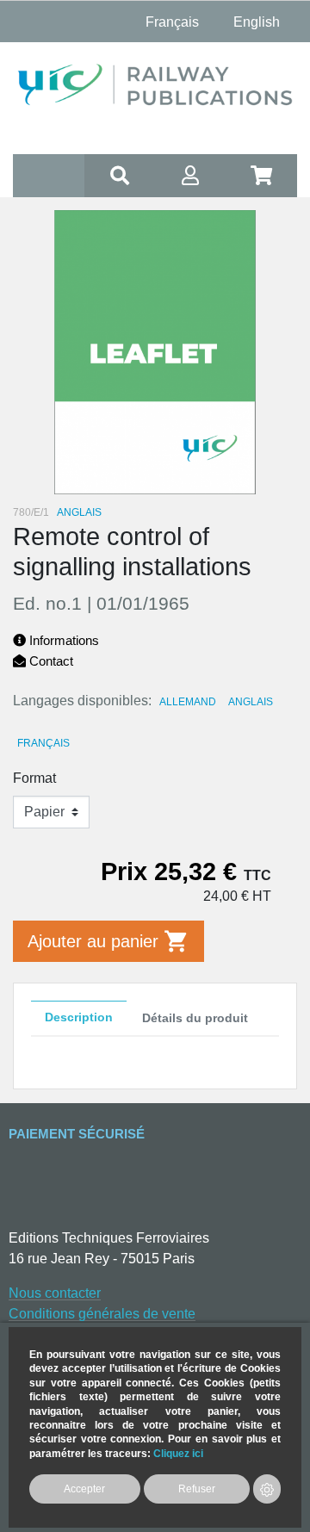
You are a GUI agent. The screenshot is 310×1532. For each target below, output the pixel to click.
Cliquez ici (178, 1453)
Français (43, 743)
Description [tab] (79, 1017)
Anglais (250, 702)
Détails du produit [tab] (195, 1018)
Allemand (187, 702)
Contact (49, 661)
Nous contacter (55, 1293)
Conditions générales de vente (102, 1313)
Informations (62, 640)
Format (34, 778)
